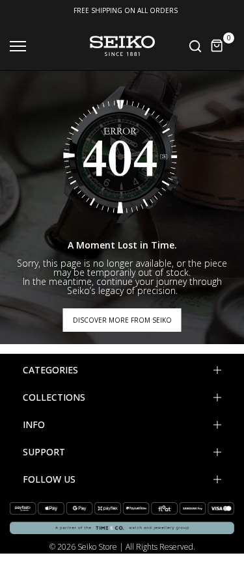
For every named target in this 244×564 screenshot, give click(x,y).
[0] (217, 46)
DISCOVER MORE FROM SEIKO (122, 320)
